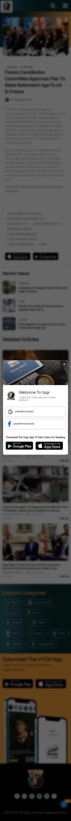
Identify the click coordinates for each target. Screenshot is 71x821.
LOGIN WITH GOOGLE (24, 412)
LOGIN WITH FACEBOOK (23, 424)
